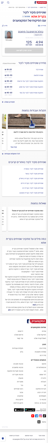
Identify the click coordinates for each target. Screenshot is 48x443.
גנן (45, 371)
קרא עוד (13, 147)
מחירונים (43, 348)
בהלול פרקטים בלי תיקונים (30, 31)
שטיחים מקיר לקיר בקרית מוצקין (31, 193)
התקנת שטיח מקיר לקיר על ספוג (31, 87)
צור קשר (20, 338)
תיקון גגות (19, 399)
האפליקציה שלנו (40, 338)
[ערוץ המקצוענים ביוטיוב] (33, 415)
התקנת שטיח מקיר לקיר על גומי (31, 93)
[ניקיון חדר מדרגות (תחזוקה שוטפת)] (27, 122)
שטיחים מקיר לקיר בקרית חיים (32, 183)
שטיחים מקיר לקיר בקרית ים (32, 188)
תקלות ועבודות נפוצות (34, 110)
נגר (22, 385)
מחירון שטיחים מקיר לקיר (32, 63)
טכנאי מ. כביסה (40, 403)
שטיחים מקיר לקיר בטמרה (33, 169)
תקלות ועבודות (17, 348)
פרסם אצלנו (18, 335)
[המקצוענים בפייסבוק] (37, 415)
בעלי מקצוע (43, 7)
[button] (5, 26)
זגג (45, 385)
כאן (9, 310)
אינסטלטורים (41, 367)
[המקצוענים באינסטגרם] (41, 415)
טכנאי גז (43, 399)
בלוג (21, 352)
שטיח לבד (39, 69)
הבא (34, 305)
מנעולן (20, 378)
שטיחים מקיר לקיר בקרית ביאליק (31, 178)
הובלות (43, 382)
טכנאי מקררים (18, 374)
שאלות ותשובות (40, 352)
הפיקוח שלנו (41, 335)
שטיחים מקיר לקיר (32, 7)
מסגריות (20, 382)
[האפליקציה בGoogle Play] (30, 409)
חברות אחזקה (41, 389)
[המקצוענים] (41, 2)
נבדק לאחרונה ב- (34, 38)
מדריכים (43, 355)
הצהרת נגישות (14, 436)
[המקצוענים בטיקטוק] (44, 415)
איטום (44, 364)
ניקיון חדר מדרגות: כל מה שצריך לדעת (28, 132)
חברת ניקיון (42, 392)
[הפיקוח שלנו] (2, 438)
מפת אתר (42, 436)
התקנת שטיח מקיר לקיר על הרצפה (30, 81)
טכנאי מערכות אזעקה (15, 371)
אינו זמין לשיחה (24, 50)
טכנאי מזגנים (18, 364)
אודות (44, 331)
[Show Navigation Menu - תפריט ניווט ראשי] (2, 2)
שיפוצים (20, 396)
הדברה (43, 378)
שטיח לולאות (38, 75)
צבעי (21, 392)
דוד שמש (43, 374)
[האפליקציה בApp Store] (19, 409)
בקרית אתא (38, 16)
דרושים (20, 331)
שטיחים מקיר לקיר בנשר (34, 174)
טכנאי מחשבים (17, 367)
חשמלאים (42, 396)
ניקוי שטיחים (18, 389)
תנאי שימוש (29, 436)
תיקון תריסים (18, 403)
